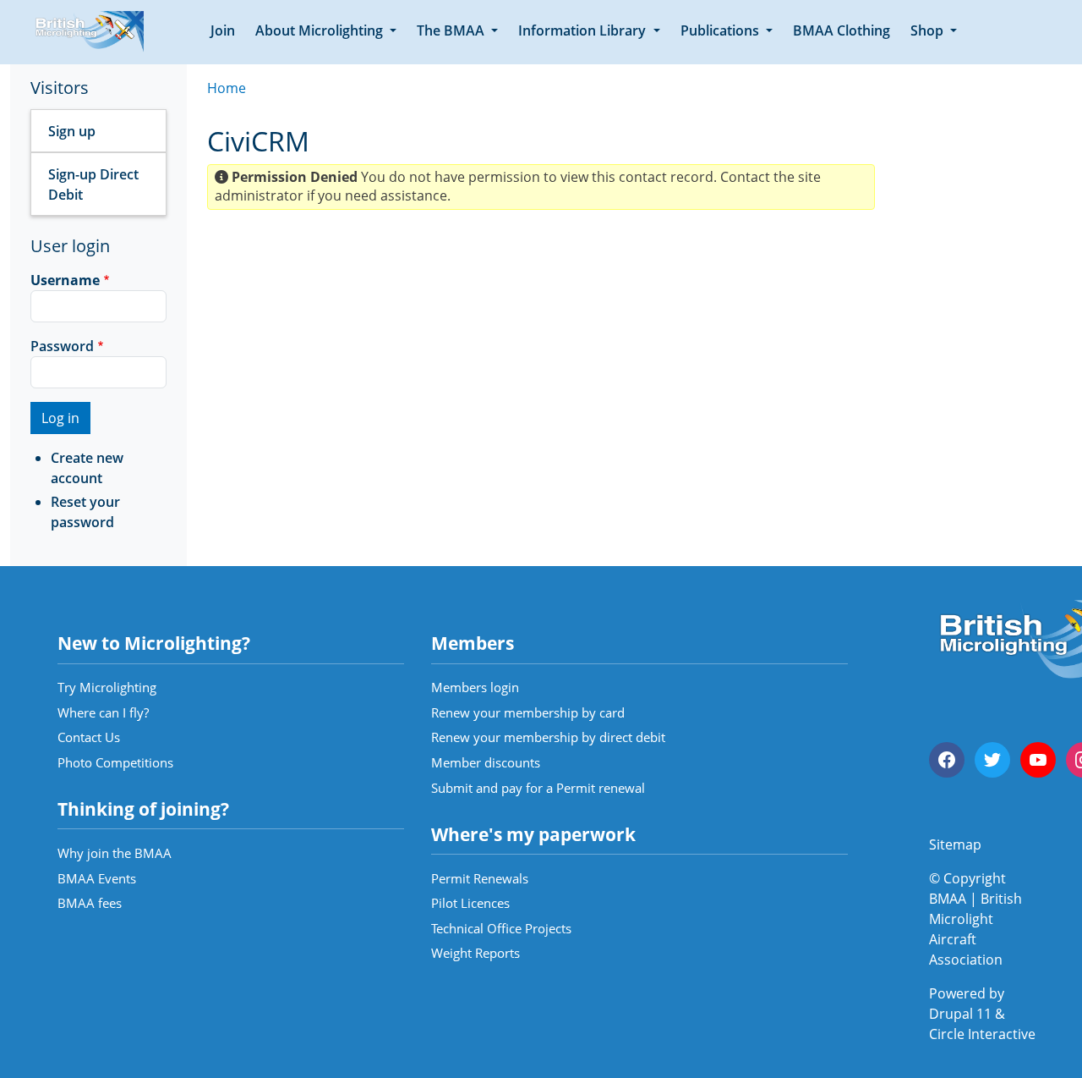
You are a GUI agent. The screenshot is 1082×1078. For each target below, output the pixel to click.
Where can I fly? (103, 712)
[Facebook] (947, 760)
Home (226, 88)
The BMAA (452, 30)
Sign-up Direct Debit (93, 184)
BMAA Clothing (841, 30)
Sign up (72, 131)
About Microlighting (320, 30)
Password (62, 346)
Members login (475, 687)
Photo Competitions (115, 762)
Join (222, 30)
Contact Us (88, 737)
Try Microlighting (106, 687)
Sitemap (955, 844)
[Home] (87, 32)
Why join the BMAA (114, 852)
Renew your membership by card (528, 712)
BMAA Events (96, 878)
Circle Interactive (982, 1034)
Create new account (87, 467)
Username (65, 280)
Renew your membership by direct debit (548, 737)
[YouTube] (1038, 760)
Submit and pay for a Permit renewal (538, 787)
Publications (721, 30)
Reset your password (85, 511)
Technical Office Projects (501, 928)
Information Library (583, 30)
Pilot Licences (470, 902)
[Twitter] (992, 760)
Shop (928, 30)
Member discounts (485, 762)
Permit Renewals (479, 878)
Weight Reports (475, 952)
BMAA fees (89, 902)
